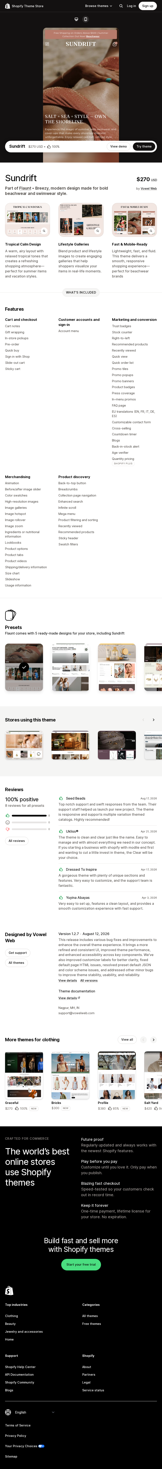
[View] (24, 746)
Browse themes (96, 6)
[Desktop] (76, 19)
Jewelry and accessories (24, 1331)
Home (9, 1339)
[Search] (121, 6)
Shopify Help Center (20, 1367)
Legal (86, 1382)
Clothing (11, 1316)
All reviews (17, 841)
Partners (88, 1374)
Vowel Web (149, 188)
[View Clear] (117, 667)
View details (67, 980)
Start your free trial (81, 1264)
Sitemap (11, 1456)
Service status (93, 1390)
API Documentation (19, 1374)
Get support (18, 953)
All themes (16, 962)
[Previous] (143, 719)
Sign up (147, 6)
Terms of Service (18, 1425)
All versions (89, 980)
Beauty (10, 1324)
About (86, 1367)
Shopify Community (19, 1382)
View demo (118, 146)
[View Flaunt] (70, 667)
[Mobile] (85, 19)
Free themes (91, 1324)
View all (127, 1039)
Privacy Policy (15, 1435)
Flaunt (25, 188)
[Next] (153, 719)
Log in (131, 6)
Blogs (9, 1390)
